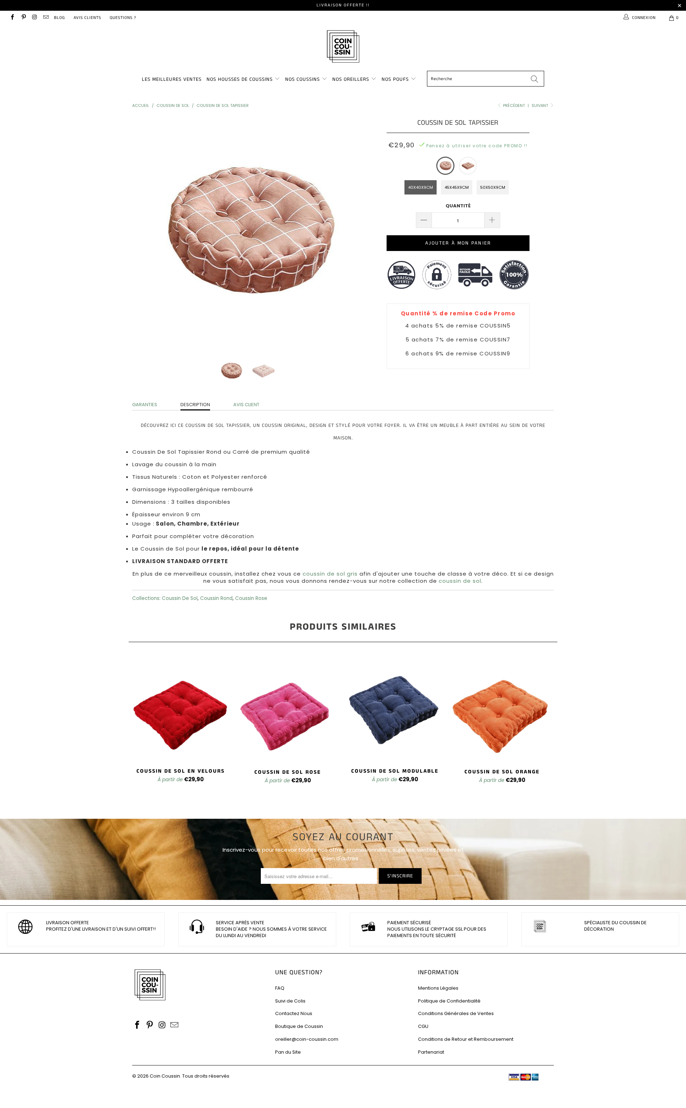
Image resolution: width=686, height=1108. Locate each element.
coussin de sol (460, 581)
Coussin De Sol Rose (287, 708)
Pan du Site (288, 1052)
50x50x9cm (492, 187)
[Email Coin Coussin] (46, 18)
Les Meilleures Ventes (172, 79)
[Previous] (144, 231)
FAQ (279, 988)
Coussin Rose (251, 598)
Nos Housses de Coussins (240, 79)
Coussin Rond (216, 598)
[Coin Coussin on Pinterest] (23, 18)
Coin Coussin (165, 1076)
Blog (59, 18)
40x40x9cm (420, 187)
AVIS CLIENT (246, 404)
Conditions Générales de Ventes (456, 1013)
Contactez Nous (293, 1013)
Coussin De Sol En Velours (180, 707)
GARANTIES (144, 404)
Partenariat (431, 1052)
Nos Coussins (302, 79)
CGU (423, 1026)
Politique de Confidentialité (449, 1001)
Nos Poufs (395, 79)
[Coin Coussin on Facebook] (12, 18)
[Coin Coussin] (343, 47)
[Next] (350, 231)
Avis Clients (87, 18)
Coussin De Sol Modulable (395, 708)
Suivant (540, 105)
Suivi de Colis (290, 1001)
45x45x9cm (456, 187)
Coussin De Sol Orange (502, 708)
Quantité (458, 205)
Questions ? (123, 18)
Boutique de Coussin (299, 1026)
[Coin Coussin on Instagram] (34, 18)
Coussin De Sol (180, 598)
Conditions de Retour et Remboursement (465, 1039)
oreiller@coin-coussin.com (306, 1039)
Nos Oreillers (350, 79)
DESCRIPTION (195, 404)
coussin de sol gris (330, 573)
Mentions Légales (438, 988)
